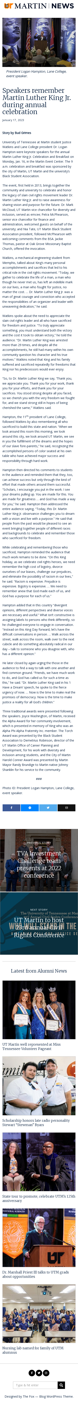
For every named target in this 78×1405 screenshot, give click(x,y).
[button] (61, 1385)
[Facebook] (12, 807)
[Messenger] (30, 807)
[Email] (67, 807)
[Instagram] (46, 1373)
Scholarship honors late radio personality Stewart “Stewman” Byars (36, 1122)
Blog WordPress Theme (56, 1396)
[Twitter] (48, 807)
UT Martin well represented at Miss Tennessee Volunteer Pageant (31, 1046)
